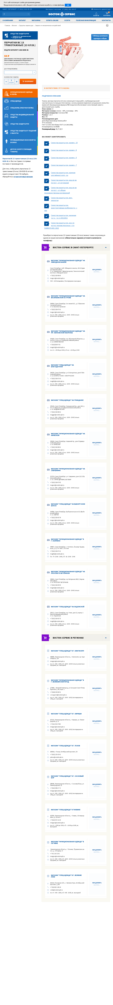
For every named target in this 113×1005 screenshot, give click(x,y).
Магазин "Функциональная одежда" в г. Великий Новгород (67, 681)
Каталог (22, 20)
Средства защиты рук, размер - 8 (64, 150)
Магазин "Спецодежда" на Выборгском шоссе (68, 505)
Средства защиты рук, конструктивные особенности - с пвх (60, 208)
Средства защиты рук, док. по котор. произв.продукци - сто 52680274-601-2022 (59, 225)
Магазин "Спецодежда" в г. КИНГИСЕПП (67, 651)
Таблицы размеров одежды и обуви (100, 37)
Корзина (107, 14)
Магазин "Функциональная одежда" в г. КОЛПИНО (67, 540)
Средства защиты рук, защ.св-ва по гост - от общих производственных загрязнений (60, 190)
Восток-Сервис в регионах (68, 637)
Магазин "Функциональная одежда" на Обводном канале (68, 261)
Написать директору (101, 9)
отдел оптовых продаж (23, 177)
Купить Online (52, 20)
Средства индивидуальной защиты (22, 116)
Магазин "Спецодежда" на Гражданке (67, 400)
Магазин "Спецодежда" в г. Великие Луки (66, 876)
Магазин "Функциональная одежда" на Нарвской (68, 434)
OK (68, 5)
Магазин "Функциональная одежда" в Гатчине (67, 842)
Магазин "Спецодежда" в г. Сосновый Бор (67, 777)
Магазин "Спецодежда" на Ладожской (67, 607)
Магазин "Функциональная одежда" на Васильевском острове (68, 297)
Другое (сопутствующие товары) (21, 150)
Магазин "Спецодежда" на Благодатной (62, 366)
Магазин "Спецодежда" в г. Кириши (66, 714)
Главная (7, 25)
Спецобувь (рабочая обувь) (22, 108)
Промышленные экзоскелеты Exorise (23, 141)
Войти (96, 16)
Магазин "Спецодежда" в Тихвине (65, 810)
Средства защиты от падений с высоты (23, 132)
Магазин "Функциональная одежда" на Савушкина (68, 469)
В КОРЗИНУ (29, 81)
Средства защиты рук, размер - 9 (64, 158)
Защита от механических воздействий (48, 25)
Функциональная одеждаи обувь (21, 93)
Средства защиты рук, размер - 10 (64, 143)
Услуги (67, 20)
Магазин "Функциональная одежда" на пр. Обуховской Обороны (68, 332)
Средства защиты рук (26, 25)
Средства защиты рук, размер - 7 (64, 165)
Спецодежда (15, 101)
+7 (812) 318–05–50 (24, 9)
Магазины (36, 20)
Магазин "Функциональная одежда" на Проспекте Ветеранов (68, 572)
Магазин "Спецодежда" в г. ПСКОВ (65, 746)
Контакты (106, 20)
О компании (8, 20)
